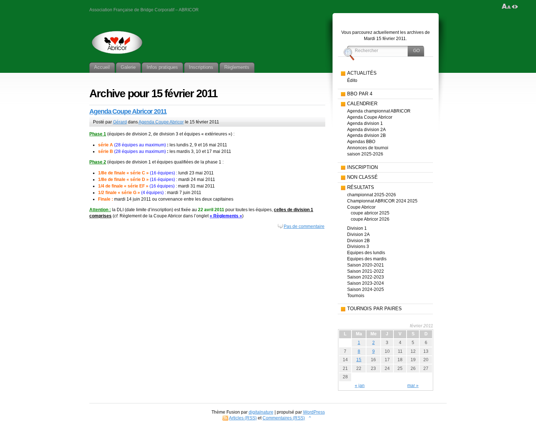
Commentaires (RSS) (284, 418)
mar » (413, 385)
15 (358, 359)
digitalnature (261, 412)
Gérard (120, 122)
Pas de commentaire (304, 226)
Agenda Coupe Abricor (161, 122)
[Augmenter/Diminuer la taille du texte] (506, 6)
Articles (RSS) (243, 418)
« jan (360, 385)
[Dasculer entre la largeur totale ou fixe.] (515, 6)
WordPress (314, 412)
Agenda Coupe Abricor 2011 (128, 111)
